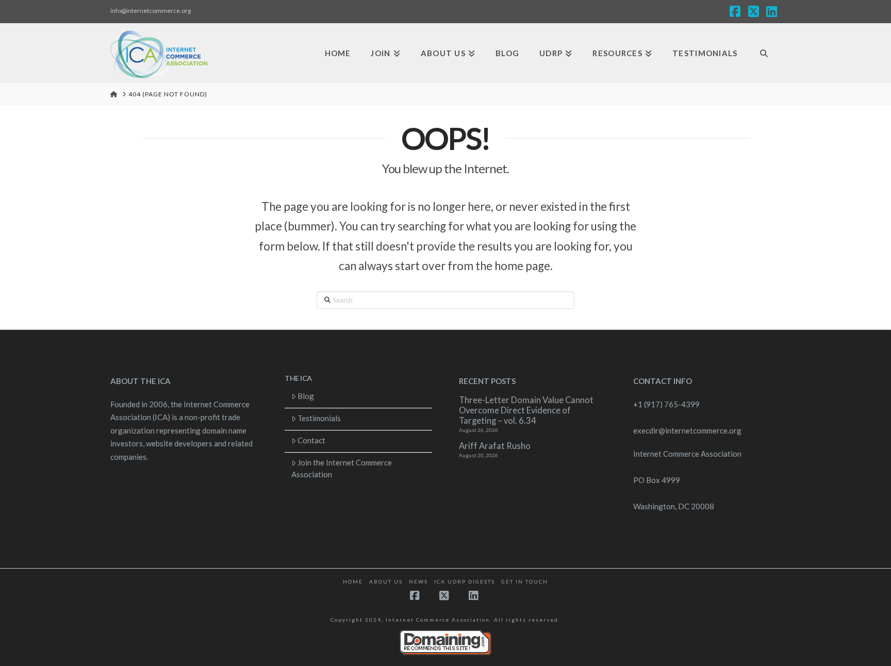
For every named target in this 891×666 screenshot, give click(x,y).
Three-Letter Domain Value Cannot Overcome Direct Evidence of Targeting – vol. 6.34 (526, 410)
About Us (386, 581)
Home (353, 581)
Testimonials (319, 418)
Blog (306, 396)
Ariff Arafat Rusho (495, 446)
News (418, 581)
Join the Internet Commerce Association (341, 468)
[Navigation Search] (764, 53)
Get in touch (524, 581)
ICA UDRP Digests (464, 581)
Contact (311, 440)
